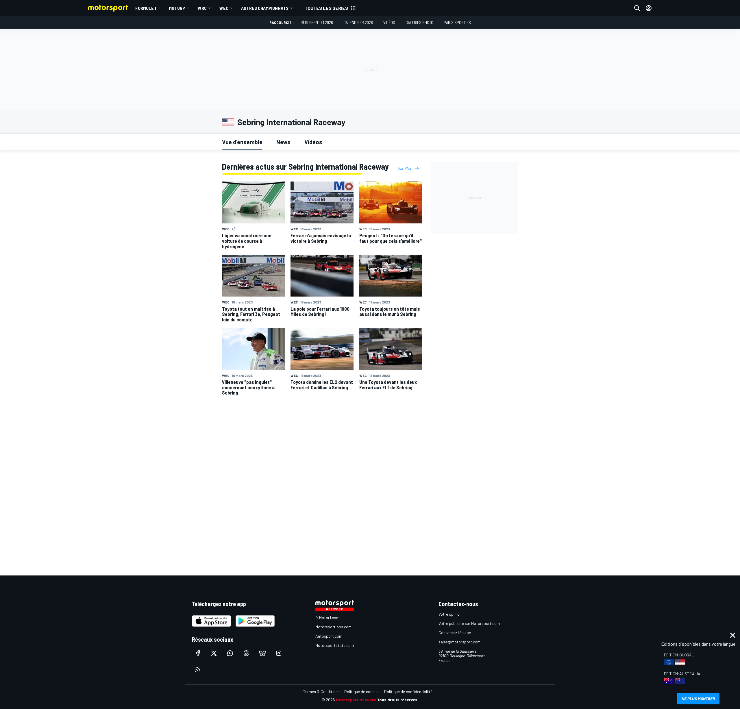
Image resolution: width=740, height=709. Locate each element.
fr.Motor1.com (327, 617)
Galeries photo (419, 22)
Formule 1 (145, 8)
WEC (223, 8)
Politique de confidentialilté (408, 691)
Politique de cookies (362, 691)
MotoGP (177, 8)
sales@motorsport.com (459, 641)
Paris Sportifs (457, 22)
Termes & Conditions (321, 691)
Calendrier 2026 (358, 22)
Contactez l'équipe (455, 632)
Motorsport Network (356, 699)
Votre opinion (450, 614)
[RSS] (198, 669)
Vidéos (389, 22)
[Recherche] (637, 8)
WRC (202, 8)
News (283, 141)
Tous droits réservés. (398, 699)
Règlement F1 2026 (317, 22)
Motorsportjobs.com (333, 626)
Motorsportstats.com (334, 645)
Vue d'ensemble (242, 141)
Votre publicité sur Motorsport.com (469, 623)
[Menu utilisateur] (648, 8)
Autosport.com (328, 636)
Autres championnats (264, 8)
